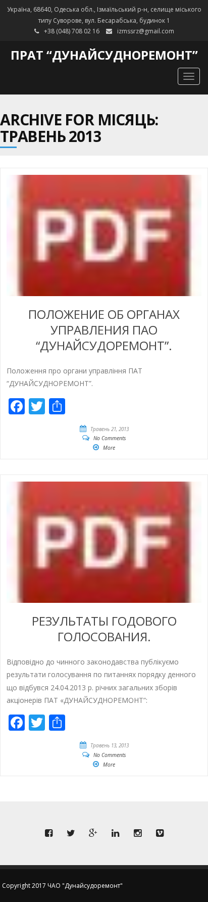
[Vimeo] (159, 833)
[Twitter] (71, 833)
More (109, 447)
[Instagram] (137, 833)
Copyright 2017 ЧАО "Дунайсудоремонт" (62, 885)
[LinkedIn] (115, 833)
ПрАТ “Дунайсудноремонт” (104, 54)
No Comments (109, 438)
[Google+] (93, 833)
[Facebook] (48, 833)
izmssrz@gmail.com (145, 31)
